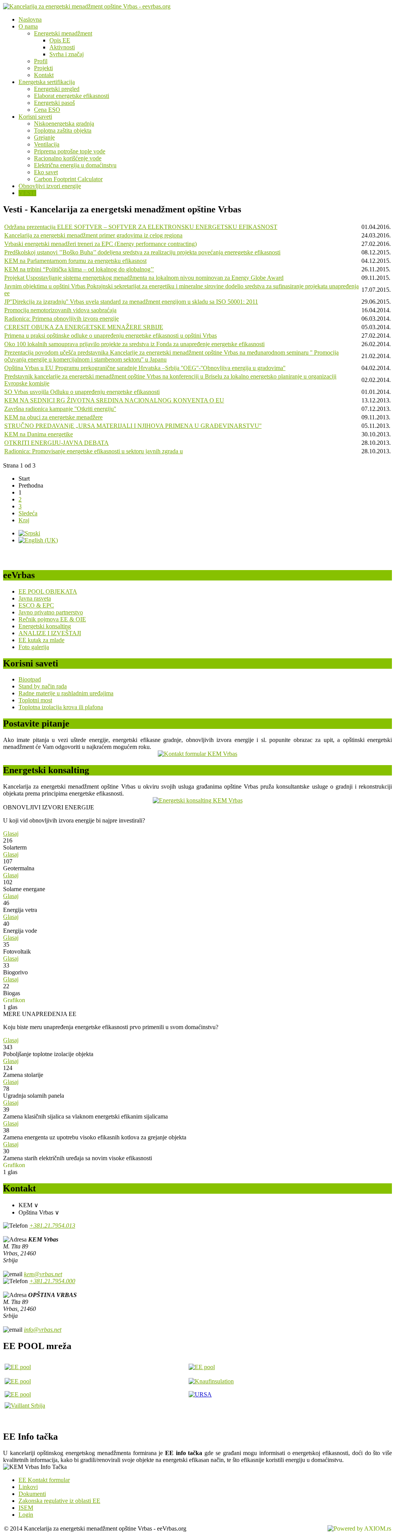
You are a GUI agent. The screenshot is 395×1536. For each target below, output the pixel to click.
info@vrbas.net (42, 1329)
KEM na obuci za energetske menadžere (53, 417)
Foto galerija (34, 647)
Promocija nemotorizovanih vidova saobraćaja (60, 310)
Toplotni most (35, 700)
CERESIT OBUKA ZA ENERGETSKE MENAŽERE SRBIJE (83, 327)
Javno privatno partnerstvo (51, 612)
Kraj (24, 520)
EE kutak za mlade (41, 640)
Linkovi (28, 1487)
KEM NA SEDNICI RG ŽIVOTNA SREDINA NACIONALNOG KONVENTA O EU (114, 400)
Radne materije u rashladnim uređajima (66, 693)
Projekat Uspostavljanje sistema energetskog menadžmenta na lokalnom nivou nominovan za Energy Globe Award (144, 277)
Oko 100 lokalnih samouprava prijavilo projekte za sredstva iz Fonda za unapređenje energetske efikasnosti (134, 344)
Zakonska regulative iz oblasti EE (59, 1500)
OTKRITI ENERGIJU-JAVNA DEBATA (56, 442)
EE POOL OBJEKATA (48, 591)
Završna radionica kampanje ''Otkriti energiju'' (60, 408)
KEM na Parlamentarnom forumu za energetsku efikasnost (75, 260)
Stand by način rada (43, 686)
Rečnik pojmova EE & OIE (52, 619)
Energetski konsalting (45, 626)
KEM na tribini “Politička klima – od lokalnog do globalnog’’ (79, 269)
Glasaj (11, 833)
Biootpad (30, 679)
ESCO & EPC (36, 605)
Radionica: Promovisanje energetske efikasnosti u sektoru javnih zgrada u (93, 451)
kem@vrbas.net (43, 1274)
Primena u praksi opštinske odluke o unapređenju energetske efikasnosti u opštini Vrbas (110, 335)
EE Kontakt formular (44, 1480)
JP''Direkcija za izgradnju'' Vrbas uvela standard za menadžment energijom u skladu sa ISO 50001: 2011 (131, 301)
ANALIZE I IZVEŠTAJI (50, 633)
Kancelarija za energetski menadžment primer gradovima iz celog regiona (93, 235)
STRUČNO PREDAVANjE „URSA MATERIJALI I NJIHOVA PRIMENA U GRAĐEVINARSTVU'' (133, 425)
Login (26, 1514)
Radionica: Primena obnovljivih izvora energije (61, 318)
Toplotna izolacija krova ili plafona (61, 707)
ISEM (26, 1507)
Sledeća (28, 513)
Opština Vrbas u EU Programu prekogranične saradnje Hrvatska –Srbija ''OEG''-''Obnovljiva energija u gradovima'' (144, 368)
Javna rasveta (35, 598)
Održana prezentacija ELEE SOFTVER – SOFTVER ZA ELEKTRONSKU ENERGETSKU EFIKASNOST (140, 227)
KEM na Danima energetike (38, 434)
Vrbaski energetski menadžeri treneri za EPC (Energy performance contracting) (100, 244)
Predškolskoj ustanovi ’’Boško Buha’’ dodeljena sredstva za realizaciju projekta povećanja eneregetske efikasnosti (142, 252)
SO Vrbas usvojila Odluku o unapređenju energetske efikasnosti (82, 392)
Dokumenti (32, 1494)
